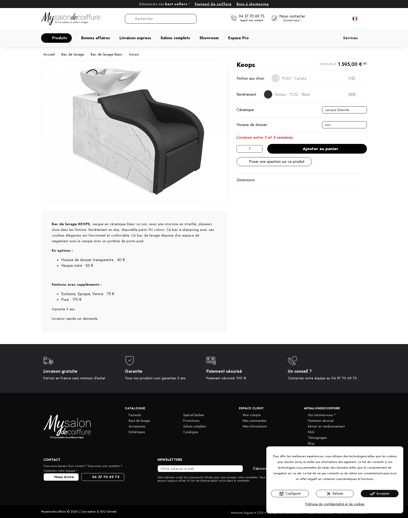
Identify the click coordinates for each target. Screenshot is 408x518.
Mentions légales (242, 513)
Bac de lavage (72, 54)
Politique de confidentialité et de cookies (334, 504)
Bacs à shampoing (253, 4)
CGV (260, 513)
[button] (56, 38)
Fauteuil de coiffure (213, 4)
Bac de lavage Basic (107, 54)
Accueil (49, 54)
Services (350, 38)
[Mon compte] (334, 18)
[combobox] (161, 18)
